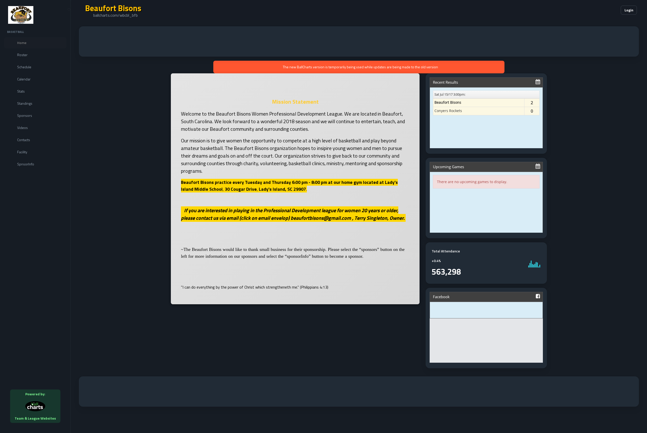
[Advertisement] (359, 41)
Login (629, 10)
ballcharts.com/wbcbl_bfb (115, 15)
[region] (35, 216)
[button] (601, 10)
